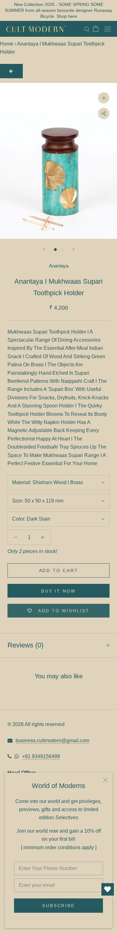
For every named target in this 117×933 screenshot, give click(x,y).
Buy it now (58, 591)
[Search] (87, 28)
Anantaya (58, 265)
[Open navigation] (108, 28)
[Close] (105, 779)
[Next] (74, 249)
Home (6, 43)
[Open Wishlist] (107, 889)
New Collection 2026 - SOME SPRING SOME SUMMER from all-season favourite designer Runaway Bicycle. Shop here (58, 10)
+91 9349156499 (41, 756)
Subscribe (58, 905)
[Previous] (44, 249)
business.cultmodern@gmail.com (52, 740)
